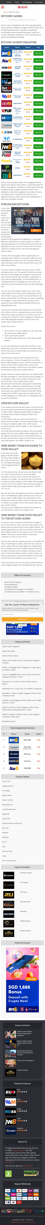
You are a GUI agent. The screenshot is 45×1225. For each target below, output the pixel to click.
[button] (22, 604)
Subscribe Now (22, 619)
